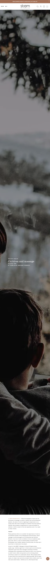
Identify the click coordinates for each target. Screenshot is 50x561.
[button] (37, 6)
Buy (6, 6)
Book (2, 6)
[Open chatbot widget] (47, 558)
